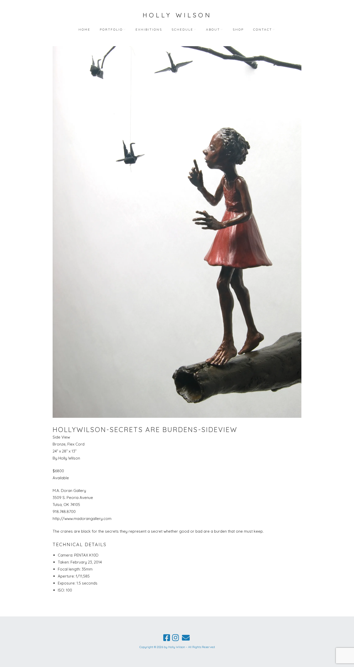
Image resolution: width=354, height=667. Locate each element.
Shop (238, 29)
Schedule (182, 29)
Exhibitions (149, 29)
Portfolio (111, 29)
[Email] (186, 638)
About (213, 29)
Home (84, 29)
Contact (262, 29)
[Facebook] (166, 638)
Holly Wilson (177, 15)
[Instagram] (175, 638)
